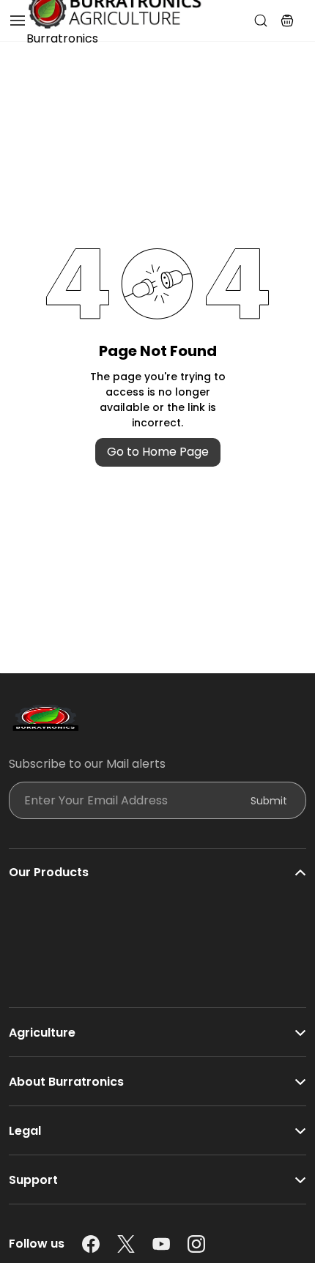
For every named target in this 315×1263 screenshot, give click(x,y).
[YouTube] (161, 1244)
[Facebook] (91, 1244)
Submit (269, 800)
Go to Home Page (158, 451)
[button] (287, 20)
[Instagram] (196, 1244)
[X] (126, 1244)
